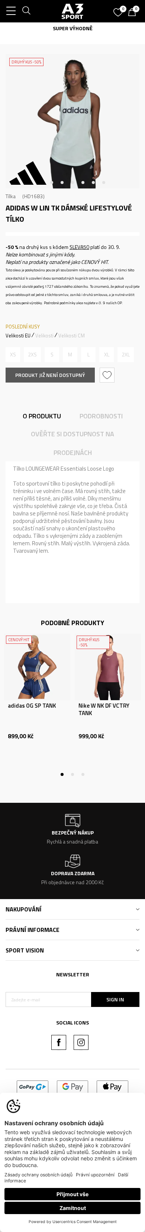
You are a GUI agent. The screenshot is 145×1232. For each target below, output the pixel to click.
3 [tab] (62, 182)
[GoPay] (32, 1086)
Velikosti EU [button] (18, 335)
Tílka (11, 196)
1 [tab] (41, 182)
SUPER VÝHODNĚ (23, 28)
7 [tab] (103, 182)
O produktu (42, 416)
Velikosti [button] (44, 335)
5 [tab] (82, 182)
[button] (108, 375)
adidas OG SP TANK (32, 705)
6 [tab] (93, 182)
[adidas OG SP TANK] (37, 667)
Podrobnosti (101, 416)
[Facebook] (58, 1042)
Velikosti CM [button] (71, 335)
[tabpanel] (72, 121)
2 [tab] (51, 182)
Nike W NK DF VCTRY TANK (103, 709)
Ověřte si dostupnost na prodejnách (72, 443)
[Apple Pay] (112, 1086)
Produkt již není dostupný (50, 375)
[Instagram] (81, 1042)
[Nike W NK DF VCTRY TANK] (108, 667)
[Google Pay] (72, 1086)
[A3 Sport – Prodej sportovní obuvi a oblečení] (72, 11)
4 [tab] (72, 182)
